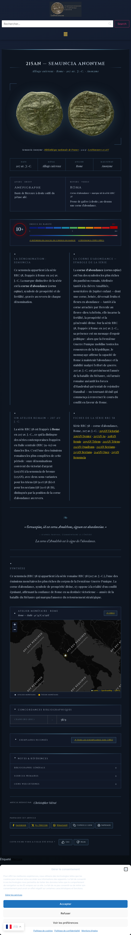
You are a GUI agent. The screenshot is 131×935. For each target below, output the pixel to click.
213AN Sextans (82, 452)
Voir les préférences (65, 922)
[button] (126, 869)
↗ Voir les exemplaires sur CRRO (94, 740)
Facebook (21, 825)
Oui (67, 842)
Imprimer (106, 825)
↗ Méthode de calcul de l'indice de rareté (53, 240)
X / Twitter (41, 825)
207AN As (99, 436)
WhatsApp (62, 825)
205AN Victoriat (109, 431)
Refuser (65, 913)
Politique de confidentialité (67, 930)
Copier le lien (84, 825)
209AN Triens (91, 441)
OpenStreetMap (106, 690)
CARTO (117, 690)
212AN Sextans (105, 447)
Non (83, 842)
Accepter (65, 904)
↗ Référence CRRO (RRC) (91, 240)
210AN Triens (111, 441)
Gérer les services (13, 895)
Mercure (17, 859)
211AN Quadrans (83, 447)
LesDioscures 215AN (98, 149)
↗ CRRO (110, 613)
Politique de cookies (43, 930)
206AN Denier (82, 436)
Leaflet (95, 690)
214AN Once (101, 452)
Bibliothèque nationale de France (61, 149)
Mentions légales (90, 930)
